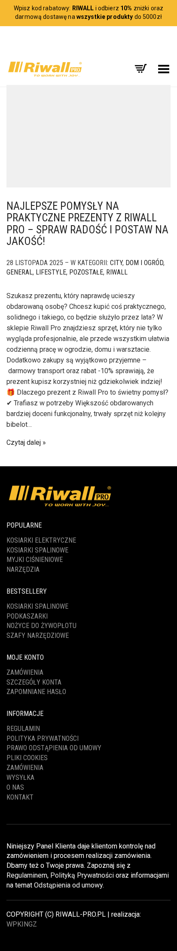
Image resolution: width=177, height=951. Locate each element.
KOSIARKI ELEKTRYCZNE (41, 540)
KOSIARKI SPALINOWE (37, 550)
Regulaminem (26, 875)
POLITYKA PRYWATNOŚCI (42, 738)
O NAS (15, 787)
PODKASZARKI (27, 616)
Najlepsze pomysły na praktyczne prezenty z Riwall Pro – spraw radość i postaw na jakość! (87, 224)
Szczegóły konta (33, 682)
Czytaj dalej (23, 442)
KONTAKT (20, 797)
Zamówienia (24, 672)
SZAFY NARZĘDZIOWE (37, 635)
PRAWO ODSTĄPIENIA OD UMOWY (53, 748)
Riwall (117, 272)
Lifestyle (51, 272)
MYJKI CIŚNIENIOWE (34, 560)
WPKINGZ (21, 924)
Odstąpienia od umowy (68, 885)
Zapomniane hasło (36, 692)
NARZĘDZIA (23, 569)
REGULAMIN (23, 729)
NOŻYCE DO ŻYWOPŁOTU (41, 626)
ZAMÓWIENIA (24, 768)
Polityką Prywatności (82, 875)
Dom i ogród (144, 263)
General (19, 272)
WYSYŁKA (20, 777)
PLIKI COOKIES (27, 758)
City (116, 263)
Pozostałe (86, 272)
